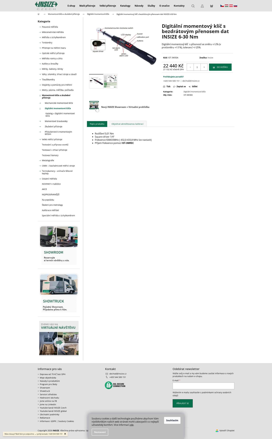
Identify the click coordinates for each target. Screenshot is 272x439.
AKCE (44, 189)
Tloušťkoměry (48, 79)
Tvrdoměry (47, 42)
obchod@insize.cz (190, 80)
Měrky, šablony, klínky (52, 69)
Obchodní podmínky (49, 414)
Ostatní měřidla (49, 178)
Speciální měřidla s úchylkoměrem (58, 215)
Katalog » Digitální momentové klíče (60, 114)
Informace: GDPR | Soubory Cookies (57, 421)
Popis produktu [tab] (97, 124)
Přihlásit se (182, 403)
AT (231, 5)
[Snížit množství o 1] (190, 67)
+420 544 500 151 (171, 80)
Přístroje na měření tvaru (54, 48)
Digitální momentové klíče (58, 108)
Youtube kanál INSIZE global (53, 411)
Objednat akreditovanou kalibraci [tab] (127, 124)
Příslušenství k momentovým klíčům (58, 133)
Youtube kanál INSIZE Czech (53, 407)
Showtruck (45, 391)
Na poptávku (48, 199)
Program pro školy (48, 384)
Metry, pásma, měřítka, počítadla (58, 90)
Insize (210, 57)
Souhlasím (172, 420)
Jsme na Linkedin (48, 404)
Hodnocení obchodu (49, 397)
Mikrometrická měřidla (53, 32)
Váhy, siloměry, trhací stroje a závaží (59, 74)
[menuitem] (71, 5)
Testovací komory (50, 155)
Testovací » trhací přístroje (54, 150)
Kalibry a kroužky (50, 63)
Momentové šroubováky (56, 121)
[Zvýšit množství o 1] (204, 67)
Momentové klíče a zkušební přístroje (56, 96)
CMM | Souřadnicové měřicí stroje (58, 165)
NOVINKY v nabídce (51, 183)
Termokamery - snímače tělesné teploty (57, 172)
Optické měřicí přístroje (53, 53)
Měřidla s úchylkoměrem (54, 37)
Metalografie (48, 160)
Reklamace (45, 417)
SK (235, 5)
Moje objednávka (48, 377)
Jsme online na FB (48, 401)
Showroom (45, 387)
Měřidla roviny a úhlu (52, 58)
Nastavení (100, 432)
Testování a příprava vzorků (55, 144)
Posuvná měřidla (50, 26)
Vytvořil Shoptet (226, 430)
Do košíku (222, 67)
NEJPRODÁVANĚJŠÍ (50, 194)
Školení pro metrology (52, 205)
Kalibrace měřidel (50, 210)
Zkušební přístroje (53, 126)
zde (132, 424)
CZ (222, 5)
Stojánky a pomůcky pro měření (57, 84)
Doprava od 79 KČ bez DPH (52, 374)
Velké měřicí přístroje (52, 139)
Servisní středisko (48, 394)
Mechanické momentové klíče (59, 103)
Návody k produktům (50, 381)
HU (226, 5)
